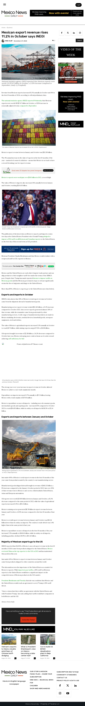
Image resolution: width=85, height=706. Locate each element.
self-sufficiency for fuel (16, 339)
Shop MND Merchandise (40, 688)
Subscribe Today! (28, 620)
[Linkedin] (73, 32)
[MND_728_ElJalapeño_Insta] (28, 170)
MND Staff (8, 41)
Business (9, 28)
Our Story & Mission (38, 671)
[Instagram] (79, 32)
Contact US (62, 677)
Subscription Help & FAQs (68, 672)
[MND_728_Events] (56, 18)
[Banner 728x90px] (28, 266)
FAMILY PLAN (35, 674)
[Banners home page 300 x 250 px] (70, 85)
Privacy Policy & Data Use (68, 680)
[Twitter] (67, 32)
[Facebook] (61, 32)
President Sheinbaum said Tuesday (14, 581)
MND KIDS (34, 680)
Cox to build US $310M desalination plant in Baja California (46, 651)
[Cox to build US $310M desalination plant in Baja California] (47, 639)
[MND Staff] (3, 40)
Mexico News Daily (32, 704)
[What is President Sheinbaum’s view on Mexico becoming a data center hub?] (28, 639)
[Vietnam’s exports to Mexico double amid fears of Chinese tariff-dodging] (9, 639)
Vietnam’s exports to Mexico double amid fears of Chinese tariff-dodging (9, 651)
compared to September (28, 106)
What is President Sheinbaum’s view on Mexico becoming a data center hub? (28, 651)
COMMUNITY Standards (67, 675)
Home (3, 28)
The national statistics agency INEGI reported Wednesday (22, 101)
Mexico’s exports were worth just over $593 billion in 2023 (21, 177)
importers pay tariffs (25, 570)
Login (78, 5)
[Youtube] (67, 693)
